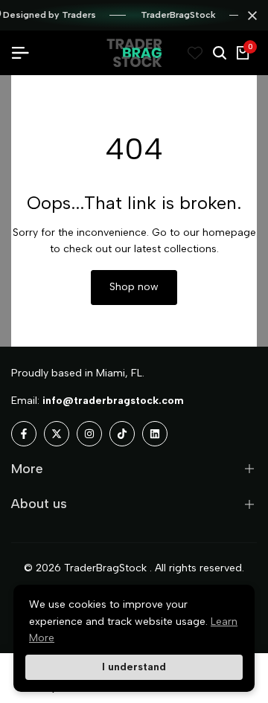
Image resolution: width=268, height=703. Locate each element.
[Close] (249, 15)
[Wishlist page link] (195, 52)
